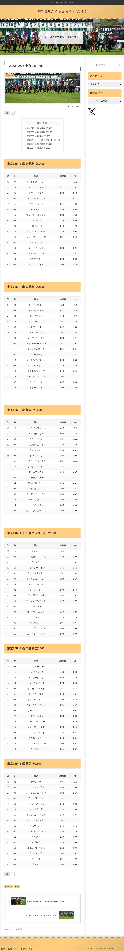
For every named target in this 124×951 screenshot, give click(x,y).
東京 (18, 886)
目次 (39, 123)
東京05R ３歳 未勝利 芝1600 (39, 144)
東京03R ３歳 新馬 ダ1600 (38, 136)
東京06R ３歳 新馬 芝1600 (38, 148)
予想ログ (10, 886)
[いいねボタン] (7, 113)
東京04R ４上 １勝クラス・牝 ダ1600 (43, 140)
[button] (119, 65)
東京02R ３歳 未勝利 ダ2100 (39, 132)
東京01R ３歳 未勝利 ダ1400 (39, 128)
